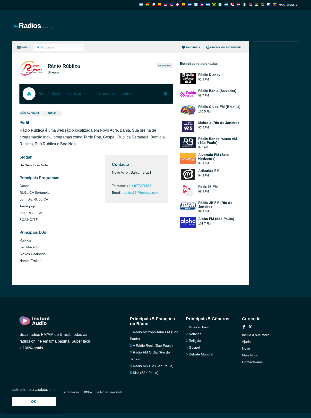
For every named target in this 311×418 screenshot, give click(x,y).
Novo (246, 348)
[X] (250, 327)
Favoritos (193, 47)
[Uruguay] (268, 5)
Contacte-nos (252, 362)
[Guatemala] (196, 5)
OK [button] (33, 401)
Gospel (194, 347)
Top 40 (52, 113)
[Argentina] (141, 5)
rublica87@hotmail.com (140, 192)
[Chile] (153, 5)
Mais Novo (250, 355)
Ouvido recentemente (225, 47)
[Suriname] (256, 5)
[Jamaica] (214, 5)
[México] (220, 5)
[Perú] (244, 5)
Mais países (287, 4)
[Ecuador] (183, 5)
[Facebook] (244, 327)
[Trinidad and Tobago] (262, 5)
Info (52, 389)
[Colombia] (159, 5)
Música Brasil (30, 113)
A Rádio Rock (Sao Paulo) (153, 345)
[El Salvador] (189, 5)
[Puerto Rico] (250, 5)
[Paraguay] (238, 5)
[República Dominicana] (177, 5)
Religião (195, 341)
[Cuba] (171, 5)
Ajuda (246, 342)
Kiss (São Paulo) (145, 373)
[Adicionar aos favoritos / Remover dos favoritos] (165, 94)
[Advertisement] (210, 25)
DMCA (88, 392)
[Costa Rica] (165, 5)
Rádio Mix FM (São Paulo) (153, 366)
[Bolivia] (147, 5)
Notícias (195, 334)
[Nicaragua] (226, 5)
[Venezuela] (274, 5)
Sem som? (164, 65)
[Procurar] (38, 47)
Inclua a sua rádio (255, 335)
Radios (36, 26)
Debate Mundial (201, 354)
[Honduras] (208, 5)
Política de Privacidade (109, 392)
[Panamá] (232, 5)
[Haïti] (202, 5)
